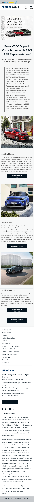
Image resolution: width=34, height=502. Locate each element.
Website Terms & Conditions (11, 346)
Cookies (4, 335)
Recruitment (6, 343)
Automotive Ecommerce (22, 498)
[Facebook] (2, 409)
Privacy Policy (6, 332)
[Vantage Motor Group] (6, 7)
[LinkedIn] (6, 409)
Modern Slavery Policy (9, 338)
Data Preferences (7, 360)
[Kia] (15, 7)
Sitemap (4, 341)
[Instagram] (13, 409)
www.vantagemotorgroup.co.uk (12, 379)
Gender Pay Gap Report (9, 354)
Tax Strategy (6, 357)
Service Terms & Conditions (11, 352)
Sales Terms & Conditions (10, 349)
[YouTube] (10, 409)
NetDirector (9, 498)
